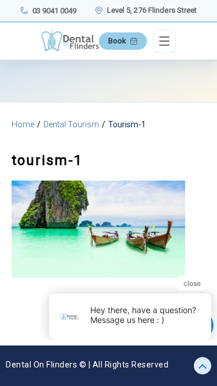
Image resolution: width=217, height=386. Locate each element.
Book (117, 40)
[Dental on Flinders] (70, 48)
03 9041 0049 (54, 10)
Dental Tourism (71, 124)
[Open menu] (164, 41)
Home (23, 124)
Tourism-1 (127, 124)
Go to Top (198, 365)
